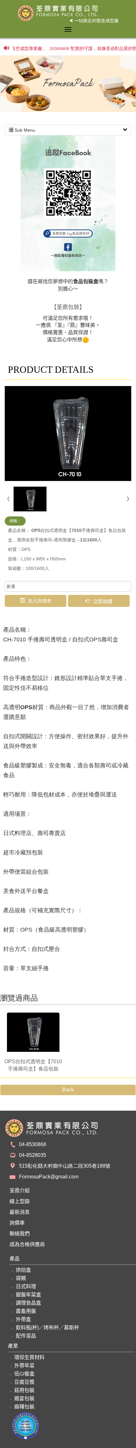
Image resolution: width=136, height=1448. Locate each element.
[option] (68, 83)
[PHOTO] (68, 433)
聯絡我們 (19, 1233)
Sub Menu (24, 130)
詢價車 (17, 1223)
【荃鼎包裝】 (68, 307)
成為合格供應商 (27, 1244)
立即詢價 (102, 601)
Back (68, 1089)
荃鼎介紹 (19, 1190)
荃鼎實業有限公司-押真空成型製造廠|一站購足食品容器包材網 (68, 13)
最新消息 (19, 1212)
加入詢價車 (40, 600)
